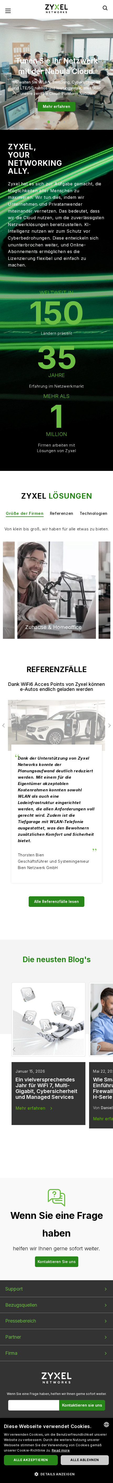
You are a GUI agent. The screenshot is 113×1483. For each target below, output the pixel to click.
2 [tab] (53, 122)
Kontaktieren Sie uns (57, 1261)
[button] (56, 1474)
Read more (61, 1450)
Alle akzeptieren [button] (31, 1460)
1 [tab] (48, 122)
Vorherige (6, 75)
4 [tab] (64, 122)
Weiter (107, 75)
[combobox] (106, 1424)
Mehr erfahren (56, 106)
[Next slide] (98, 1049)
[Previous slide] (15, 1049)
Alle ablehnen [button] (84, 1460)
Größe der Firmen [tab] (25, 513)
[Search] (105, 8)
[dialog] (56, 1450)
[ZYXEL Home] (57, 1378)
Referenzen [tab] (61, 513)
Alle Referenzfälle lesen (56, 901)
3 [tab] (59, 122)
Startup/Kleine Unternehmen (43, 564)
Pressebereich (20, 1321)
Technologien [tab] (93, 513)
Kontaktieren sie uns (82, 1405)
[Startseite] (56, 8)
